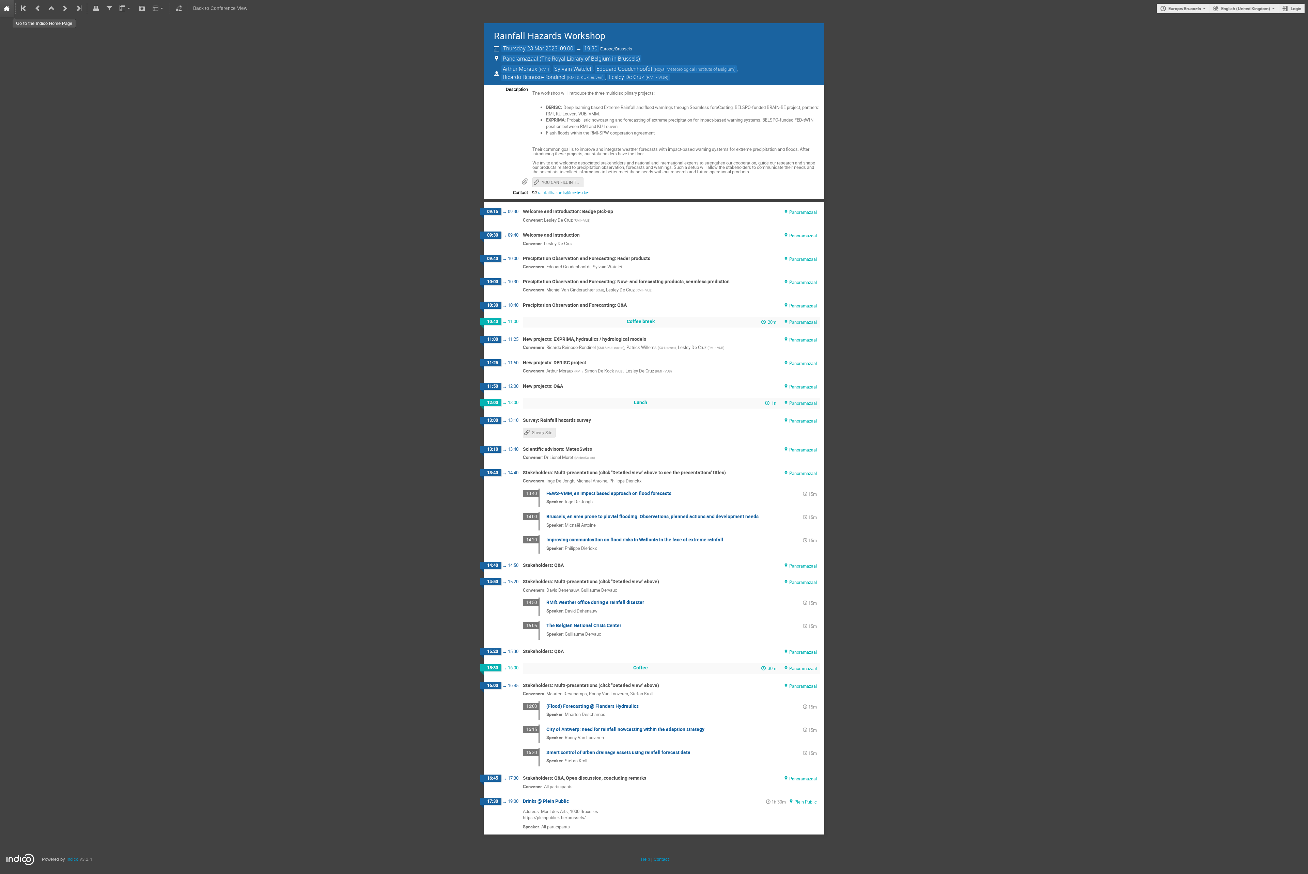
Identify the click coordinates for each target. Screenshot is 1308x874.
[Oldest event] (24, 8)
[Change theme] (158, 8)
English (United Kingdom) (1245, 8)
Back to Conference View (220, 8)
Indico (72, 859)
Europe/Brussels (1184, 8)
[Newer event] (65, 8)
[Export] (125, 8)
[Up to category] (51, 8)
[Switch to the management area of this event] (178, 8)
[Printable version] (96, 8)
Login (1296, 8)
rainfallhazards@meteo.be (563, 192)
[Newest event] (78, 8)
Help (645, 859)
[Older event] (38, 8)
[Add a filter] (109, 8)
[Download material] (142, 8)
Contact (661, 859)
